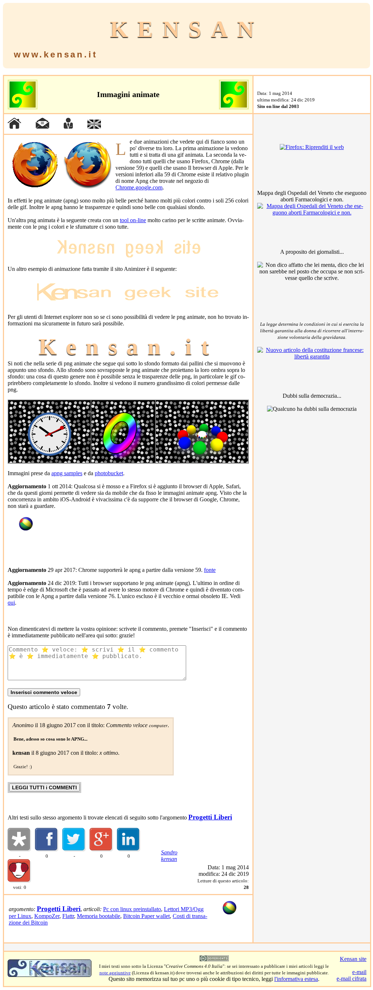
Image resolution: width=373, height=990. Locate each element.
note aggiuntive (115, 972)
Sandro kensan (169, 855)
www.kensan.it (55, 54)
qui (11, 603)
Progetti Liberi (210, 817)
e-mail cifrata (351, 978)
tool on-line (133, 220)
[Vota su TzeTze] (19, 881)
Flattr (68, 916)
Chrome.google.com (138, 187)
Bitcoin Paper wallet (146, 916)
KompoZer (46, 916)
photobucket (109, 473)
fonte (210, 570)
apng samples (66, 473)
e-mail (359, 972)
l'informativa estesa (296, 979)
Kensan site (353, 959)
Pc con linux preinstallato (132, 909)
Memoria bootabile (98, 916)
